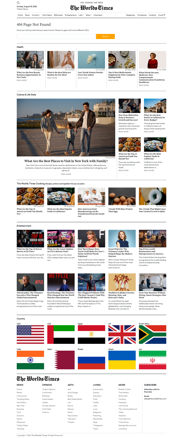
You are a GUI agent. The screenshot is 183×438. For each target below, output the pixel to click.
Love (95, 409)
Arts (69, 389)
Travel (95, 429)
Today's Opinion (48, 389)
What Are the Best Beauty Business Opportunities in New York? (29, 75)
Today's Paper (22, 425)
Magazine (97, 412)
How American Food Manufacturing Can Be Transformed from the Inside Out (91, 213)
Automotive (98, 389)
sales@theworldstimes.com (155, 399)
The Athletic (124, 393)
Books (70, 396)
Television (72, 419)
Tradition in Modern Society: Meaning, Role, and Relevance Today (121, 295)
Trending (20, 429)
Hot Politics (21, 403)
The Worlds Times (39, 435)
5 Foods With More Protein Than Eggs (120, 210)
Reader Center (125, 389)
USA (82, 3)
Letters (45, 403)
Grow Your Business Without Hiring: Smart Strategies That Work (152, 295)
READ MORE (22, 80)
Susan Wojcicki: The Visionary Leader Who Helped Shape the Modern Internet (120, 253)
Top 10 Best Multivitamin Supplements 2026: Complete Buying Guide (121, 75)
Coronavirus (22, 396)
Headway (122, 403)
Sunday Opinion (48, 406)
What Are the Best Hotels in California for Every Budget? (154, 117)
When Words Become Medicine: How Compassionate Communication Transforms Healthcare (152, 77)
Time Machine (125, 419)
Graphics (122, 416)
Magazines (130, 15)
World (19, 393)
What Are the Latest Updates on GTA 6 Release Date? (60, 250)
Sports (19, 419)
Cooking (152, 15)
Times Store (124, 422)
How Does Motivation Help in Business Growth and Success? (128, 117)
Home (19, 389)
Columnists (47, 393)
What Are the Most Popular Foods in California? (152, 156)
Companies (142, 15)
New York (21, 406)
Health (96, 403)
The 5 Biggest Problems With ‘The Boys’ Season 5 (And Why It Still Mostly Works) (91, 295)
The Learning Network (128, 409)
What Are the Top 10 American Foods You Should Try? (128, 156)
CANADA (89, 3)
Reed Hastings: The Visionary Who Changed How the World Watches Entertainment (60, 295)
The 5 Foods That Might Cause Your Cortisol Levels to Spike (152, 210)
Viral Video (46, 409)
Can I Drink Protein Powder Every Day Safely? (90, 73)
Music (70, 412)
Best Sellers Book (75, 399)
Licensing (123, 429)
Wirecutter (123, 396)
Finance (45, 412)
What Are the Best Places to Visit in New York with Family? (66, 161)
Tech (19, 412)
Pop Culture (73, 416)
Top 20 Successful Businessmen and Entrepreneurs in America (151, 251)
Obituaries (21, 422)
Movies (71, 409)
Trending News (23, 399)
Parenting (97, 416)
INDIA (100, 3)
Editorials (46, 396)
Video (121, 412)
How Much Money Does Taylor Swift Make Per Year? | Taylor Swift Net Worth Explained (91, 253)
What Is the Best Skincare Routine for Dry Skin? (59, 73)
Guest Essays (47, 399)
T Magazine (98, 425)
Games (96, 393)
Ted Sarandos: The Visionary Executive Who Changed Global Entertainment (30, 295)
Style (95, 422)
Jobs (95, 406)
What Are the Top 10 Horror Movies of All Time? (29, 250)
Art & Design (73, 393)
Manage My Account (127, 425)
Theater (71, 422)
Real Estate (97, 419)
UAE (95, 3)
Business (20, 409)
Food (95, 399)
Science (20, 416)
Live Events (123, 406)
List (69, 403)
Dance (70, 406)
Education (97, 396)
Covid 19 (161, 15)
